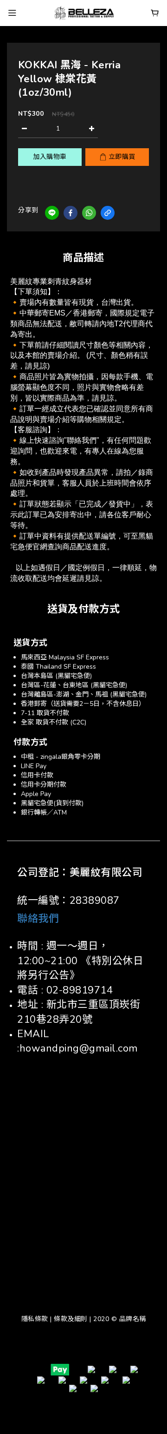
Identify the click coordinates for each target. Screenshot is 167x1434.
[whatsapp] (89, 213)
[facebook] (70, 213)
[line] (52, 213)
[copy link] (108, 213)
